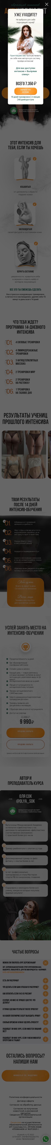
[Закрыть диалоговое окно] (47, 4)
